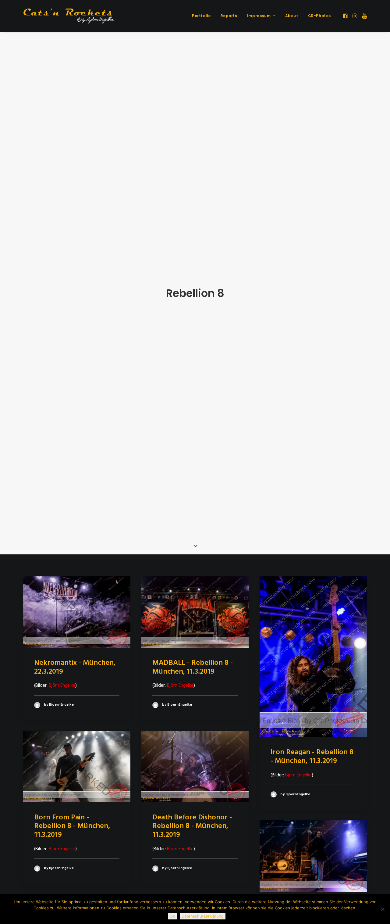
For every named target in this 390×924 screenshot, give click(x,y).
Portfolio (201, 15)
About (291, 15)
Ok (172, 916)
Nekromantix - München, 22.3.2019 (74, 667)
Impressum (259, 15)
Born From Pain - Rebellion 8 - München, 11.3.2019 (72, 826)
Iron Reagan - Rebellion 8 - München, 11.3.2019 (312, 757)
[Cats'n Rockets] (69, 15)
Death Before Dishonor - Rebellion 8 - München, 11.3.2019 (192, 826)
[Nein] (382, 909)
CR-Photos (319, 15)
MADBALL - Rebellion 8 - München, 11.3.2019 (192, 667)
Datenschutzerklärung (203, 916)
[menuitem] (201, 16)
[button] (345, 16)
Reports (229, 15)
